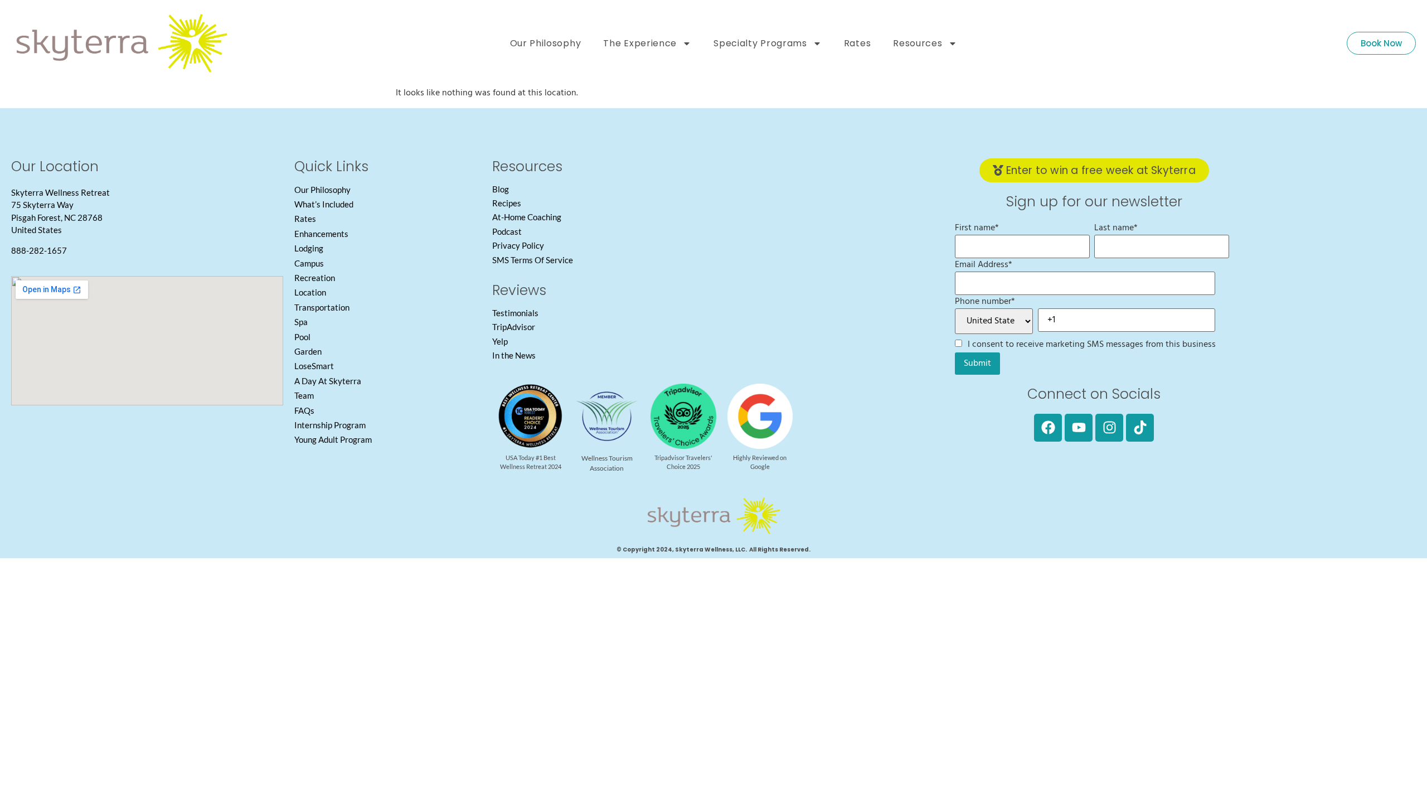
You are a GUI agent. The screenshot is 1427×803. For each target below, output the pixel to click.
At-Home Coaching (526, 217)
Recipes (506, 203)
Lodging (308, 248)
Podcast (507, 231)
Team (304, 395)
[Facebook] (1048, 428)
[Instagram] (1109, 428)
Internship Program (330, 425)
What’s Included (323, 204)
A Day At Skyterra (327, 381)
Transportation (322, 307)
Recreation (314, 278)
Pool (302, 337)
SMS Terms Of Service (532, 260)
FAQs (304, 410)
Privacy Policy (518, 245)
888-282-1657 (39, 250)
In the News (514, 355)
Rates (857, 43)
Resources (917, 43)
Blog (500, 189)
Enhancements (321, 234)
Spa (301, 322)
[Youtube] (1079, 428)
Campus (309, 263)
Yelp (500, 341)
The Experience (640, 43)
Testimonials (515, 313)
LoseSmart (314, 366)
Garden (308, 351)
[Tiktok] (1140, 428)
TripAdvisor (513, 327)
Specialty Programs (760, 43)
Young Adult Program (333, 439)
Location (310, 292)
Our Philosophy (545, 43)
